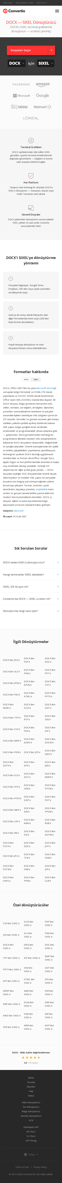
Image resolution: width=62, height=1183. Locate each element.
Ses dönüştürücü (31, 1106)
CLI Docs (31, 1136)
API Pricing (31, 1140)
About (31, 1077)
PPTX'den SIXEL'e (12, 969)
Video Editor (8, 2)
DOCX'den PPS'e (11, 786)
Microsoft (19, 510)
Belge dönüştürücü (31, 1111)
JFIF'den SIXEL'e (11, 981)
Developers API (31, 1127)
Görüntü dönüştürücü (31, 1115)
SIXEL (36, 379)
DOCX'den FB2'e (11, 694)
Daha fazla (40, 2)
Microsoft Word (44, 388)
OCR (31, 1120)
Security (31, 1082)
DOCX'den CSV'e (11, 729)
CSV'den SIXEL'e (11, 923)
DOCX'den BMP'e (12, 740)
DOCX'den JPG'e (11, 660)
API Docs (31, 1131)
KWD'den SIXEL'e (12, 1015)
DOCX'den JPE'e (32, 752)
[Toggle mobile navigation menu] (57, 11)
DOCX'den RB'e (11, 832)
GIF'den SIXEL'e (32, 957)
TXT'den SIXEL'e (11, 957)
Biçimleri (31, 1086)
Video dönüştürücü (31, 1102)
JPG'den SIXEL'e (11, 934)
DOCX (26, 379)
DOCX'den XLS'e (11, 671)
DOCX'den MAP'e (12, 809)
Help (31, 1091)
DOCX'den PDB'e (12, 752)
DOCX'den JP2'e (11, 856)
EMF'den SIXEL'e (11, 1004)
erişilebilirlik (41, 489)
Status (31, 1095)
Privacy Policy (40, 1167)
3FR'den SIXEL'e (11, 1027)
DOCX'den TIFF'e (12, 717)
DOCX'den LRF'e (11, 821)
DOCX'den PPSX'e (12, 798)
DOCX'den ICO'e (11, 775)
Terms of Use (22, 1167)
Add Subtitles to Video (24, 2)
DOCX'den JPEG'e (12, 683)
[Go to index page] (14, 10)
